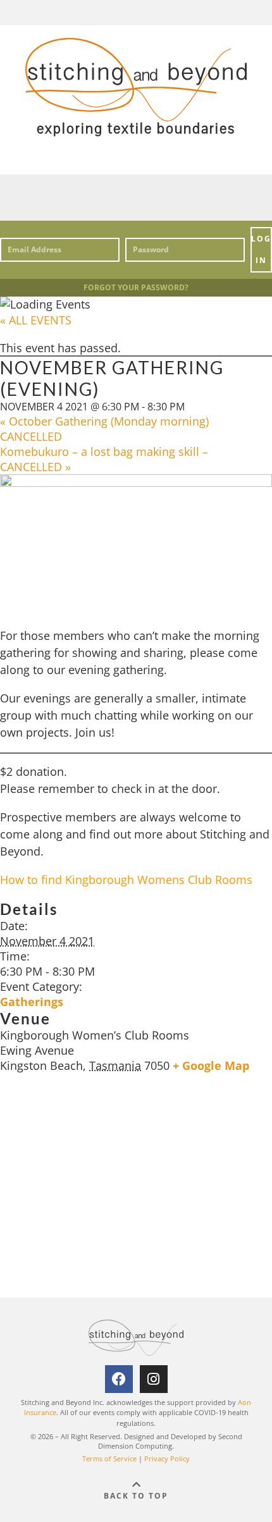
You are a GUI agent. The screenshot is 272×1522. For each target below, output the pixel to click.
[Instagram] (154, 1379)
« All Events (35, 320)
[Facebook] (119, 1379)
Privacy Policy (167, 1458)
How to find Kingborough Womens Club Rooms (126, 879)
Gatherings (31, 1001)
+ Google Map (211, 1065)
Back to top (136, 1495)
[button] (136, 197)
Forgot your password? (136, 287)
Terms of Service (109, 1458)
